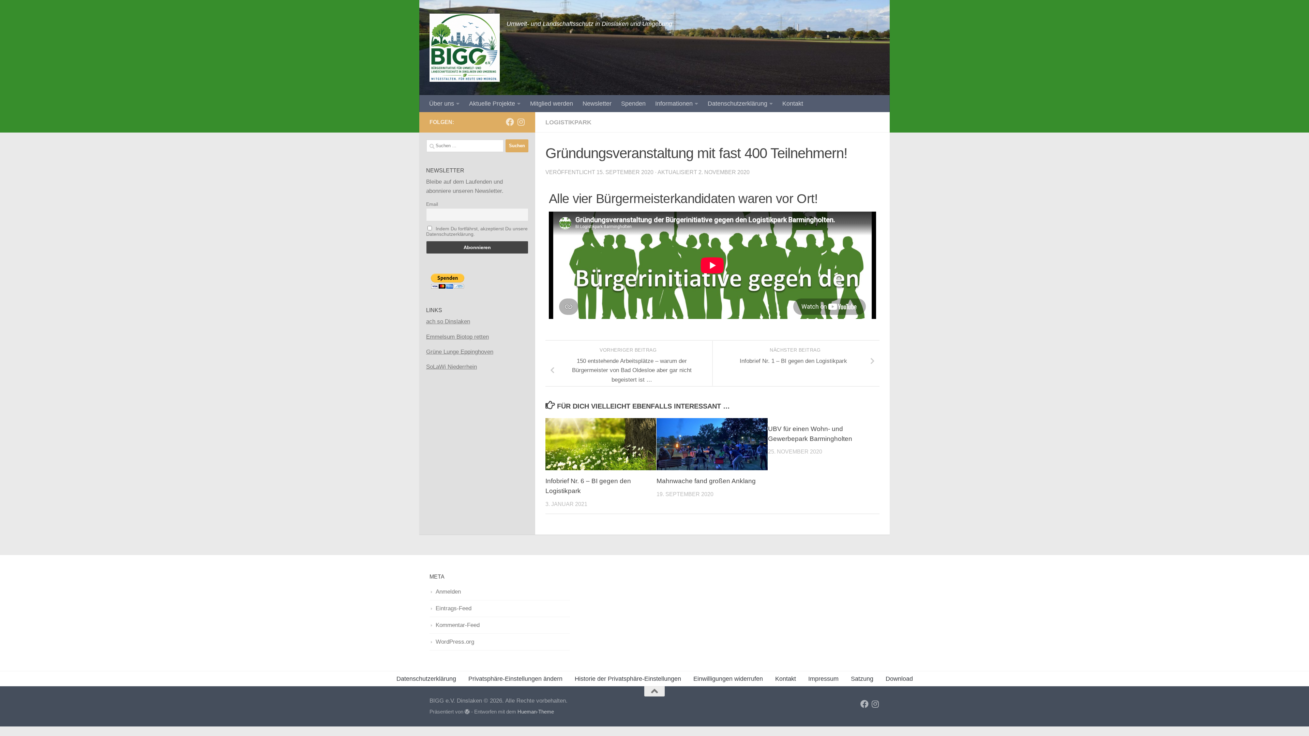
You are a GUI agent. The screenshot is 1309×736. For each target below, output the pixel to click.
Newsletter (597, 103)
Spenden (633, 103)
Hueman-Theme (535, 712)
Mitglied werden (551, 103)
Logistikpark (568, 122)
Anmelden (448, 591)
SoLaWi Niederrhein (451, 367)
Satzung (862, 678)
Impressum (823, 678)
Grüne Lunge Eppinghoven (459, 352)
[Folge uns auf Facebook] (510, 122)
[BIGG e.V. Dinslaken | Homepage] (465, 48)
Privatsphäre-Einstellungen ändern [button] (515, 678)
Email (432, 204)
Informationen (674, 103)
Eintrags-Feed (453, 608)
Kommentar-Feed (458, 625)
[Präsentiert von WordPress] (467, 712)
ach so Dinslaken (448, 321)
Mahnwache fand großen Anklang (706, 481)
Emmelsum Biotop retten (457, 337)
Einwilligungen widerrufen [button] (728, 678)
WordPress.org (455, 642)
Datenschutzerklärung (737, 103)
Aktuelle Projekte (492, 103)
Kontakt (792, 103)
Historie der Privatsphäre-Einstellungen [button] (628, 678)
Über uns (441, 103)
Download (899, 678)
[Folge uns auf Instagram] (521, 122)
